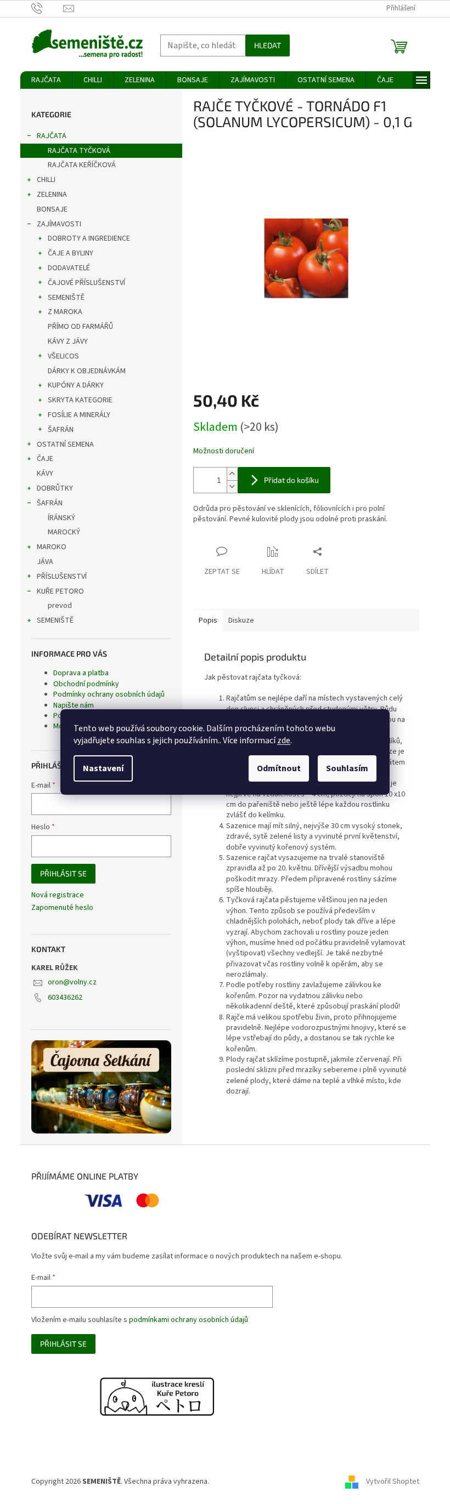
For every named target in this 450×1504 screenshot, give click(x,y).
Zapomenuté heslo (62, 908)
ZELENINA (52, 194)
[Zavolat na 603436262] (47, 8)
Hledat (267, 45)
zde (283, 740)
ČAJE (45, 458)
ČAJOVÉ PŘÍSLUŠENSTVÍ (86, 282)
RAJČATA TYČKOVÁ (79, 150)
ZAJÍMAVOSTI (59, 224)
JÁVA (45, 561)
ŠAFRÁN (61, 429)
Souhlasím (347, 768)
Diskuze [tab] (241, 620)
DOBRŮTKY (55, 488)
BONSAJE (52, 209)
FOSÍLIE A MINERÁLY (79, 414)
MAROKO (51, 547)
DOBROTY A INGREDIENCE (89, 238)
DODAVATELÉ (69, 268)
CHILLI (46, 179)
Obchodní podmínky (86, 684)
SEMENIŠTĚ (66, 297)
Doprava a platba (81, 673)
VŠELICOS (63, 356)
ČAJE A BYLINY (70, 253)
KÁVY (45, 473)
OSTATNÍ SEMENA (65, 444)
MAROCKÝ (64, 532)
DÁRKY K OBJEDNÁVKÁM (87, 371)
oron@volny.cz (72, 982)
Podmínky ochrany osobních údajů (109, 694)
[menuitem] (46, 80)
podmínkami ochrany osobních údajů (188, 1319)
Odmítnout (279, 768)
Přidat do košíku (291, 480)
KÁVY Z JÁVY (68, 341)
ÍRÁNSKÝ (61, 517)
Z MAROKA (65, 311)
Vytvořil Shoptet (392, 1481)
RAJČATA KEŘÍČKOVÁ (82, 164)
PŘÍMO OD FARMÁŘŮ (80, 326)
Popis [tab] (208, 620)
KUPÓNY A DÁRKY (76, 385)
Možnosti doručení (223, 451)
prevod (60, 605)
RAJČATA (51, 135)
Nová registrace (57, 895)
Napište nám (73, 705)
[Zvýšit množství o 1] (232, 474)
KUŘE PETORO (60, 591)
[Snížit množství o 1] (232, 486)
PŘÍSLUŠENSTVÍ (62, 576)
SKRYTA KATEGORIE (80, 400)
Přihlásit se (63, 873)
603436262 (65, 997)
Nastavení (103, 768)
